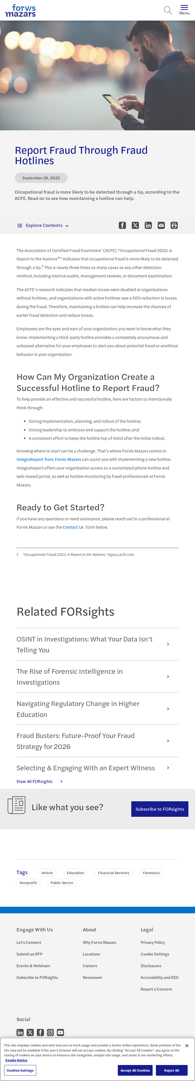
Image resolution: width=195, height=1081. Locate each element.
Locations (91, 954)
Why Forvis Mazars (99, 942)
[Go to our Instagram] (50, 1032)
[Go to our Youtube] (60, 1032)
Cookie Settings (155, 954)
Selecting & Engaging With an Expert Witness (86, 767)
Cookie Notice (16, 1060)
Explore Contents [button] (44, 225)
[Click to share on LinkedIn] (148, 225)
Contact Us (73, 527)
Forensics (151, 872)
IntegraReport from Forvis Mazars (49, 459)
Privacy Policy (153, 942)
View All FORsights (35, 781)
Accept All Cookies (135, 1070)
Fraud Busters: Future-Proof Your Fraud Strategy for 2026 (76, 740)
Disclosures (151, 965)
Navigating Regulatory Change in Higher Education (78, 708)
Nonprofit (28, 882)
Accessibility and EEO (159, 977)
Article (47, 872)
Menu (184, 13)
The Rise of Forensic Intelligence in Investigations (70, 676)
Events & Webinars (33, 965)
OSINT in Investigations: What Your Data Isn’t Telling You (85, 644)
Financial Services (113, 872)
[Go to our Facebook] (40, 1032)
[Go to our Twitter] (30, 1032)
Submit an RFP (29, 954)
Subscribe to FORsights (160, 809)
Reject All (171, 1070)
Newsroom (92, 977)
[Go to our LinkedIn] (20, 1032)
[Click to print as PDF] (174, 225)
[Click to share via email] (161, 225)
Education (76, 872)
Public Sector (62, 882)
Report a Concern (156, 989)
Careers (90, 965)
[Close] (186, 1045)
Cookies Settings (20, 1070)
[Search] (168, 10)
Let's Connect (29, 942)
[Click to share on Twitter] (135, 225)
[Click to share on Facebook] (122, 225)
